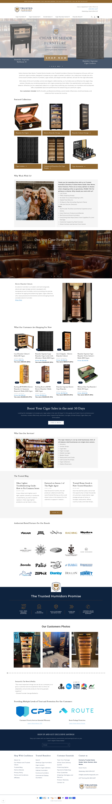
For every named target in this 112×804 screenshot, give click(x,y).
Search (38, 760)
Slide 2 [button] (54, 66)
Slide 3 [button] (55, 66)
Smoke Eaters (47, 16)
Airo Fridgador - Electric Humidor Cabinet (64, 355)
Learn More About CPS (35, 723)
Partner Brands (19, 770)
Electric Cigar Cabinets (43, 767)
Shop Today (56, 245)
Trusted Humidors (58, 800)
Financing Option (63, 767)
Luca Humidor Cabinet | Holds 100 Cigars (22, 355)
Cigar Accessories (34, 16)
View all (56, 512)
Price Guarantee (62, 772)
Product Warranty (63, 780)
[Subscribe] (68, 745)
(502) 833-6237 (93, 9)
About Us (17, 760)
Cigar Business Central (61, 16)
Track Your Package (63, 760)
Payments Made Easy (64, 770)
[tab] (52, 68)
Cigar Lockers (40, 765)
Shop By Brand (77, 16)
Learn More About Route (77, 723)
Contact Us (60, 782)
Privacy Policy (18, 772)
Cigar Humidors (20, 16)
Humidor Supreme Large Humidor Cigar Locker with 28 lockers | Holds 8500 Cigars (44, 356)
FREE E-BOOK (56, 422)
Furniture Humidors (42, 773)
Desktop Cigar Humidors (44, 762)
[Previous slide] (50, 66)
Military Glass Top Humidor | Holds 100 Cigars (87, 388)
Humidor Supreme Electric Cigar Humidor (65, 388)
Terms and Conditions (21, 775)
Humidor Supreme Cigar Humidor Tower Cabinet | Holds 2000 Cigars (86, 356)
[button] (91, 16)
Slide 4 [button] (53, 68)
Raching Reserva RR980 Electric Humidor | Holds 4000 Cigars (43, 389)
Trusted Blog (18, 767)
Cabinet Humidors (42, 770)
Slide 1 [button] (52, 66)
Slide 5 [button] (55, 68)
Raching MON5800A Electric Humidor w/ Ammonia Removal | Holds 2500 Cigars (23, 389)
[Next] (96, 651)
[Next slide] (62, 66)
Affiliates (17, 777)
